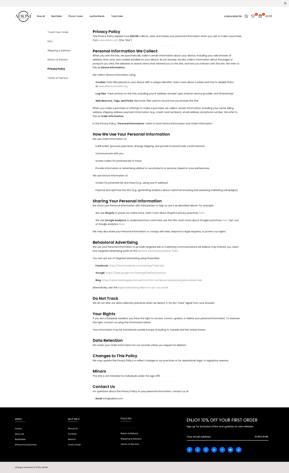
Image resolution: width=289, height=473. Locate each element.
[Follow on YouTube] (230, 450)
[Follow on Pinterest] (222, 450)
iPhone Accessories (26, 444)
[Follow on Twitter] (198, 450)
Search (72, 439)
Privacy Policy (56, 68)
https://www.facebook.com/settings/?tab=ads (136, 265)
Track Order (117, 16)
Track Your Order (58, 32)
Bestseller (20, 439)
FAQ (49, 41)
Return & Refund (57, 59)
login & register (233, 16)
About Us (73, 428)
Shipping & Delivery (59, 50)
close (4, 3)
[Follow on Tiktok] (239, 450)
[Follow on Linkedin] (214, 450)
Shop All (41, 16)
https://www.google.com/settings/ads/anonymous (136, 272)
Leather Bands (97, 16)
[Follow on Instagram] (206, 450)
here (201, 213)
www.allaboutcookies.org (113, 86)
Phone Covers (76, 16)
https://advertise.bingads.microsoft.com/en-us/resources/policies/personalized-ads (152, 280)
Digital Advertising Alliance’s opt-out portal (143, 287)
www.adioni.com (108, 40)
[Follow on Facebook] (189, 450)
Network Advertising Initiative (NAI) (158, 251)
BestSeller (57, 16)
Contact (72, 434)
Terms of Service (57, 78)
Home (18, 428)
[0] (253, 16)
